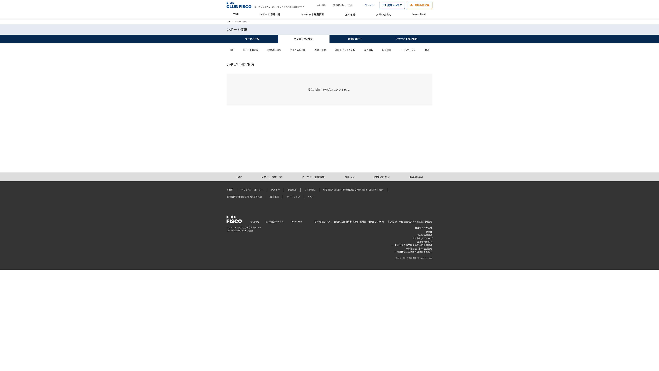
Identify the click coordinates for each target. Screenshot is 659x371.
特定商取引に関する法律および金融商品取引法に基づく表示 (353, 190)
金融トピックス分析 (345, 50)
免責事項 (292, 190)
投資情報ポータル (342, 5)
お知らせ (350, 14)
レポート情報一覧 (269, 14)
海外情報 (368, 50)
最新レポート (355, 38)
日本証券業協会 (424, 235)
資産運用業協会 (424, 242)
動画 (427, 50)
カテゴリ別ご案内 (303, 38)
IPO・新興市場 (250, 50)
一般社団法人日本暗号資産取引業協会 (413, 252)
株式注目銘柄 (274, 50)
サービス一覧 (252, 38)
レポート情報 (241, 21)
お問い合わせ (384, 14)
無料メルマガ (394, 5)
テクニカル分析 (298, 50)
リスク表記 (309, 190)
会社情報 (321, 5)
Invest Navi (419, 14)
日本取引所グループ (422, 238)
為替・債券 (320, 50)
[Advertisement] (218, 143)
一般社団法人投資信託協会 (419, 248)
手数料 (230, 190)
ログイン (369, 5)
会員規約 (274, 196)
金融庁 (429, 232)
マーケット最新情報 (312, 14)
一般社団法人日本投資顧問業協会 (415, 221)
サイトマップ (293, 196)
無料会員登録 (422, 5)
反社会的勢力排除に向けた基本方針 (244, 196)
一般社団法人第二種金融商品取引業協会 (412, 245)
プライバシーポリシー (252, 190)
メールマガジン (408, 50)
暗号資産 (386, 50)
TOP (236, 14)
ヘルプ (311, 196)
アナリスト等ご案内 (407, 38)
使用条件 (275, 190)
